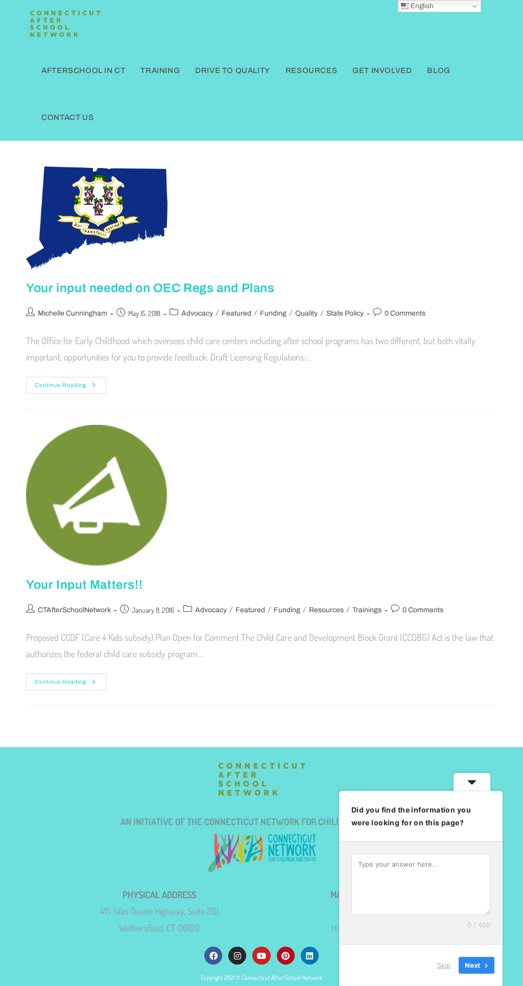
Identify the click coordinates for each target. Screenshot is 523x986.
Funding (273, 313)
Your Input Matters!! (84, 584)
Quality (306, 313)
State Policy (345, 313)
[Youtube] (261, 956)
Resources (326, 610)
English (421, 6)
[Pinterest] (286, 956)
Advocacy (197, 313)
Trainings (367, 610)
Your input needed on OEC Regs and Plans (150, 288)
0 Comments (405, 313)
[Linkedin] (310, 956)
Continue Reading (70, 382)
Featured (236, 313)
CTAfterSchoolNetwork (74, 610)
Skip (443, 965)
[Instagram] (237, 956)
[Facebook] (213, 956)
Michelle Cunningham (72, 313)
